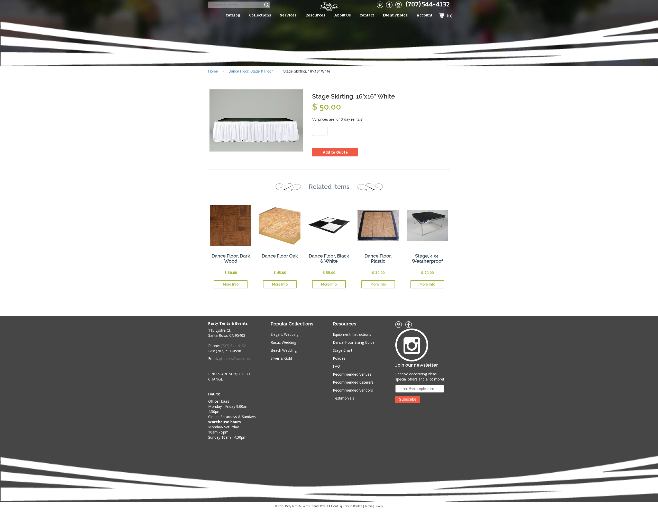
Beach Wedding (284, 350)
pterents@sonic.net (235, 358)
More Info (231, 284)
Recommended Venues (352, 374)
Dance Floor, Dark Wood (231, 258)
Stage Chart (342, 350)
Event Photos (395, 15)
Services (288, 15)
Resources (315, 15)
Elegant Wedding (284, 334)
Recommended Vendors (353, 390)
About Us (342, 15)
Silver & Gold (281, 358)
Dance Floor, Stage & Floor (251, 71)
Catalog (233, 15)
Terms (368, 506)
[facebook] (389, 5)
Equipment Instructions (352, 334)
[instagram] (398, 5)
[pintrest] (380, 5)
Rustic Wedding (283, 342)
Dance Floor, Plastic (378, 258)
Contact (367, 15)
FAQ (336, 366)
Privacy (379, 506)
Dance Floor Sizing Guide (353, 342)
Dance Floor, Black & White (329, 258)
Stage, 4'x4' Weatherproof (427, 258)
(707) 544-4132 (428, 4)
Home (213, 71)
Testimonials (343, 398)
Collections (260, 15)
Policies (339, 358)
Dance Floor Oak (280, 256)
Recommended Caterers (353, 382)
